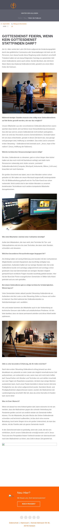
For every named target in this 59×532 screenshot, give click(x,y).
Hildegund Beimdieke (20, 24)
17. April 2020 (5, 24)
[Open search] (40, 4)
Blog (25, 18)
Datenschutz (14, 523)
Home (20, 18)
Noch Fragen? (28, 504)
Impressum (25, 523)
